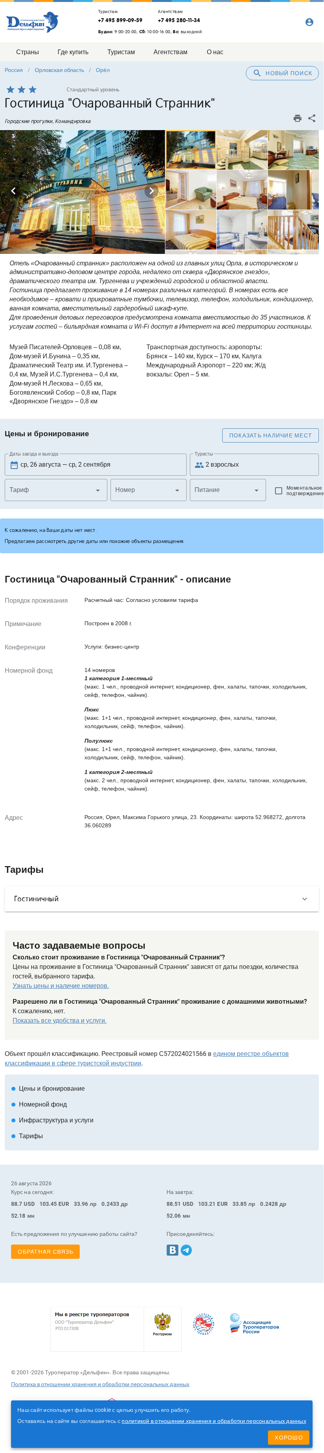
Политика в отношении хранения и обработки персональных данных (100, 1384)
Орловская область (59, 70)
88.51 (174, 1204)
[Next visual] (151, 191)
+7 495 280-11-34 (179, 20)
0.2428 (269, 1204)
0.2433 (110, 1204)
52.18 (18, 1216)
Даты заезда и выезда (33, 454)
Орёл (103, 70)
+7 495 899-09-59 (120, 20)
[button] (56, 490)
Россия (14, 70)
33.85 (239, 1204)
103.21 (207, 1204)
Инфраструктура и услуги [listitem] (52, 1120)
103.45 (48, 1204)
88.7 (16, 1204)
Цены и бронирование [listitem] (48, 1088)
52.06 (174, 1216)
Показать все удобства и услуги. (60, 1020)
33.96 (81, 1204)
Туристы (204, 454)
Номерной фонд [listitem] (39, 1104)
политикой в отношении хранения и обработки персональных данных (214, 1421)
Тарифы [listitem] (27, 1136)
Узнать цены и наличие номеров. (61, 985)
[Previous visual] (13, 191)
